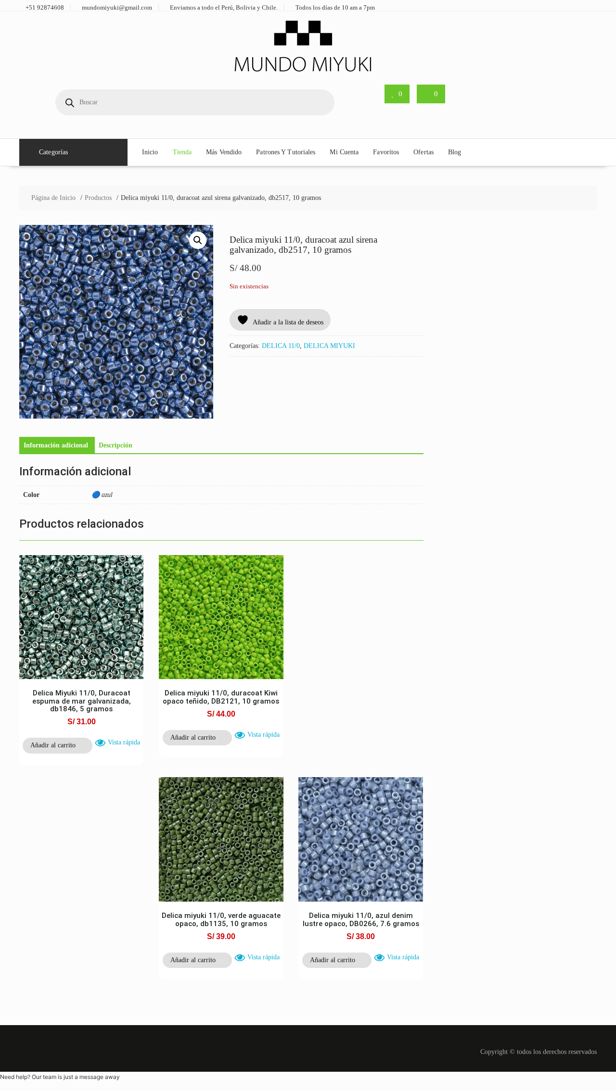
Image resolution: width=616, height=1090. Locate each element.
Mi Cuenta (344, 152)
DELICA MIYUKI (329, 345)
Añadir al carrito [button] (53, 745)
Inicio (150, 152)
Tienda (182, 152)
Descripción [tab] (115, 445)
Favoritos (386, 152)
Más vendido (224, 152)
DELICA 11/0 (281, 345)
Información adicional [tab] (56, 445)
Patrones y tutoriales (285, 152)
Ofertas (423, 152)
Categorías (53, 152)
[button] (197, 240)
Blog (454, 152)
